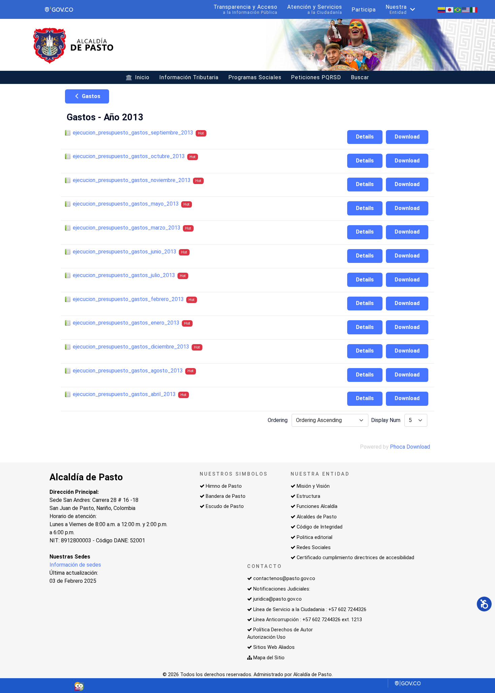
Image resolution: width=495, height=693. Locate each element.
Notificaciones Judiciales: (281, 589)
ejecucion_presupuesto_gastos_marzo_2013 (126, 227)
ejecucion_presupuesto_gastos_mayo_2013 (126, 204)
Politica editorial (314, 537)
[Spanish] (442, 9)
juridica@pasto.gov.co (277, 599)
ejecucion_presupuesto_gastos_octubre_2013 (129, 156)
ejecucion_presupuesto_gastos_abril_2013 (124, 394)
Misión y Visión (313, 486)
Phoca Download (410, 447)
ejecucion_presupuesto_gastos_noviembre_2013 (132, 180)
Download (407, 136)
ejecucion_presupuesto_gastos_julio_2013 (124, 275)
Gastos (90, 96)
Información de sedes (75, 565)
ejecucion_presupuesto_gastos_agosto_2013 (128, 370)
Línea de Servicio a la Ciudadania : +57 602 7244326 (309, 609)
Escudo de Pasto (225, 506)
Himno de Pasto (224, 486)
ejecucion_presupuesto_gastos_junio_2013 (124, 251)
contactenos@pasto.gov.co (284, 578)
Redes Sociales (314, 547)
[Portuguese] (458, 9)
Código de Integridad (319, 527)
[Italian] (474, 9)
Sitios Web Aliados (274, 647)
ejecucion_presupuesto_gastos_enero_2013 (126, 323)
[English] (466, 9)
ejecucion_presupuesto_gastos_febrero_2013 (128, 299)
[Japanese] (450, 9)
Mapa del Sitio (269, 658)
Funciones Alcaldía (317, 506)
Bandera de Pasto (225, 496)
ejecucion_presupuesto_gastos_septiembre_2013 (133, 132)
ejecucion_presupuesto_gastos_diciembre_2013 (131, 346)
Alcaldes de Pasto (317, 517)
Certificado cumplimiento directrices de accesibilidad (355, 558)
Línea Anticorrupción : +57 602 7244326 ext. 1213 (307, 620)
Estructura (308, 496)
